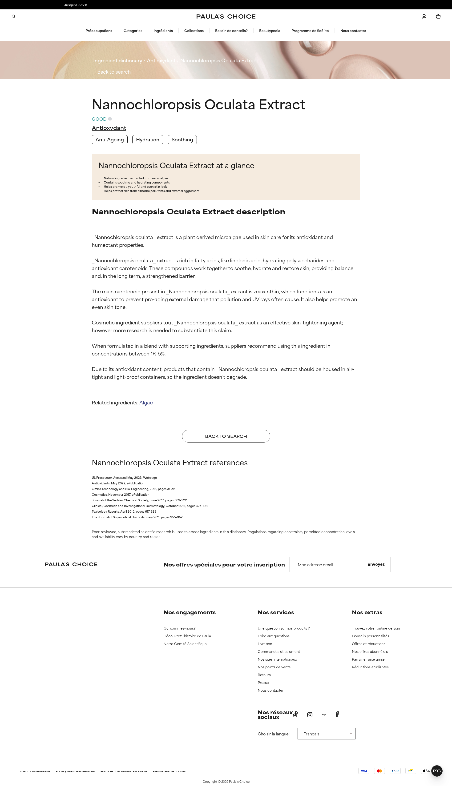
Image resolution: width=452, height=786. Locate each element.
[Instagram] (309, 715)
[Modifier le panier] (438, 16)
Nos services (276, 612)
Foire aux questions (274, 636)
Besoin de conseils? (231, 30)
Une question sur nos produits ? (284, 628)
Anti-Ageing (110, 139)
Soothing (182, 139)
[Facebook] (337, 714)
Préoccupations (99, 30)
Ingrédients (163, 30)
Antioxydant (161, 60)
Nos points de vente (274, 667)
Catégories (133, 30)
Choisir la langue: (274, 733)
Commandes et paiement (279, 651)
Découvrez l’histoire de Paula (187, 636)
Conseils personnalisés (370, 636)
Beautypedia (269, 30)
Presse (263, 682)
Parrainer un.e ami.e (368, 659)
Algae (146, 402)
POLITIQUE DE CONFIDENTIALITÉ (75, 772)
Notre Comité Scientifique (185, 644)
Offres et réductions (368, 644)
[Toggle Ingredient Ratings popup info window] (110, 119)
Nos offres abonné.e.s (370, 651)
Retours (264, 675)
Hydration (147, 139)
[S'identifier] (424, 16)
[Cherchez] (13, 16)
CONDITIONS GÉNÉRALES (35, 772)
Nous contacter (353, 30)
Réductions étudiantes (370, 667)
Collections (194, 30)
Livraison (265, 644)
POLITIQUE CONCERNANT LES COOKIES (124, 772)
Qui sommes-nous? (180, 628)
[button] (437, 771)
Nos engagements (190, 612)
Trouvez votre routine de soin (376, 628)
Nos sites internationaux (277, 659)
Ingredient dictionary (117, 60)
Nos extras (367, 612)
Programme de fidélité (310, 30)
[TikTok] (295, 714)
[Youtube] (324, 715)
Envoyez (376, 564)
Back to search (114, 71)
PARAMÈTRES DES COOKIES (169, 772)
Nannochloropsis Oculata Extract (219, 60)
